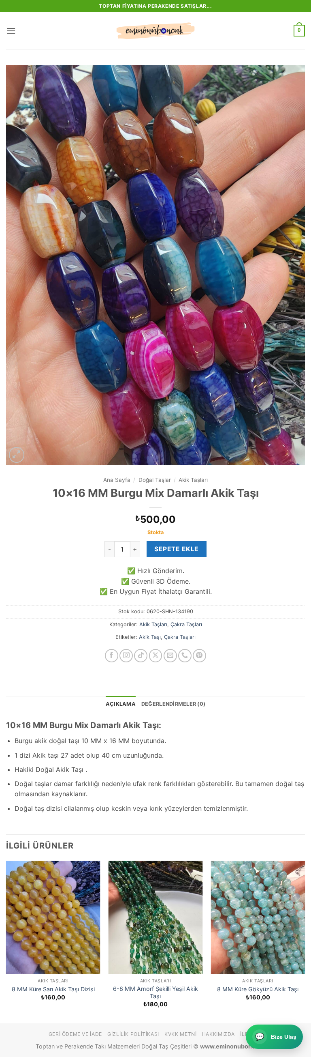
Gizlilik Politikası (133, 1034)
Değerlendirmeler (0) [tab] (173, 704)
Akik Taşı (150, 637)
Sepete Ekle (176, 549)
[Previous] (6, 941)
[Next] (304, 941)
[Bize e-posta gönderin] (170, 655)
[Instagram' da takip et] (126, 655)
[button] (11, 31)
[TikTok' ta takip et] (140, 655)
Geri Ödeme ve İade (75, 1034)
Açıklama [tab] (121, 704)
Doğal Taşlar (154, 480)
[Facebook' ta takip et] (111, 655)
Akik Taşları (193, 480)
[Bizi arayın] (185, 655)
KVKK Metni (180, 1034)
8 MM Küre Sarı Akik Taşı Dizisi (53, 989)
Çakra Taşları (186, 624)
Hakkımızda (218, 1034)
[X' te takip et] (155, 655)
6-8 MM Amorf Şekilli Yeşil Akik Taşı (155, 992)
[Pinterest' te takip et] (199, 655)
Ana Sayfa (116, 480)
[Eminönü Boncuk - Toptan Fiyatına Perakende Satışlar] (155, 31)
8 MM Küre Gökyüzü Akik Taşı (257, 989)
